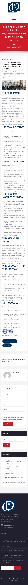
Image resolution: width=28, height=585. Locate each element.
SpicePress (23, 578)
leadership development (14, 74)
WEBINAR (12, 73)
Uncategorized (6, 73)
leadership (5, 74)
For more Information (10, 341)
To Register (7, 345)
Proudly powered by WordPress (8, 578)
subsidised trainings (20, 76)
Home (14, 44)
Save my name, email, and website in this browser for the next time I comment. (13, 418)
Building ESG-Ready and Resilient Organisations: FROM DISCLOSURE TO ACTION (15, 46)
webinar (4, 77)
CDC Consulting (7, 71)
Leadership (16, 71)
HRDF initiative (20, 73)
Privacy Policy (14, 582)
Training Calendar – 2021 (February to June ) (13, 560)
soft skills (12, 76)
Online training (6, 76)
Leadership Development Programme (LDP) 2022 (14, 545)
